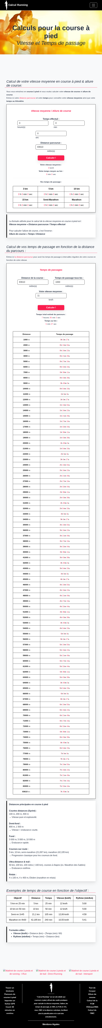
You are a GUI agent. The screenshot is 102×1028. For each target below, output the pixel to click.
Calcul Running (18, 4)
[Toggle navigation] (93, 5)
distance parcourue (27, 98)
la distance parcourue (24, 257)
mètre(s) (51, 151)
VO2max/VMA (92, 1007)
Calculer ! (51, 158)
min (55, 127)
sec (37, 137)
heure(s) (21, 127)
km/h (51, 300)
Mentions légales (51, 1024)
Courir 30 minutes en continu (10, 1010)
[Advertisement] (51, 68)
